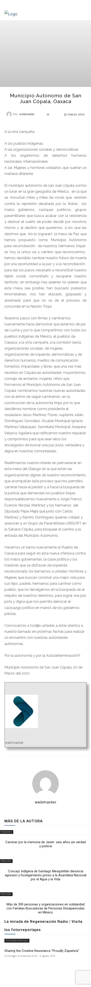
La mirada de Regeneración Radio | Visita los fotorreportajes (43, 925)
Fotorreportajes (17, 940)
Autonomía (45, 122)
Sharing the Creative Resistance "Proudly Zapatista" (41, 951)
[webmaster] (9, 114)
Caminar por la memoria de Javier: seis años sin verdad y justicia (45, 844)
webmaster (27, 114)
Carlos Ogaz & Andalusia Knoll (20, 955)
